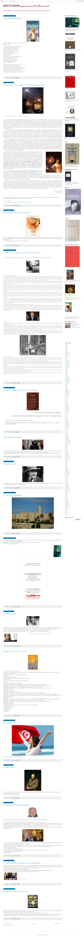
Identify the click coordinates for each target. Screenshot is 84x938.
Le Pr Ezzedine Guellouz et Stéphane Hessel (16, 805)
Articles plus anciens (58, 923)
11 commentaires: (7, 760)
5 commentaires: (7, 797)
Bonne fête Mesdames (9, 723)
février (66, 375)
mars (66, 374)
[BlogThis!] (14, 77)
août (66, 346)
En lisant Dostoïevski (9, 767)
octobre (66, 355)
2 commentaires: (7, 382)
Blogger (47, 934)
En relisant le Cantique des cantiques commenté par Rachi (20, 390)
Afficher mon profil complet (76, 327)
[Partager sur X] (16, 77)
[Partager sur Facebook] (17, 77)
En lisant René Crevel (9, 464)
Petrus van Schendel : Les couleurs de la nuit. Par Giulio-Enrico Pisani (23, 85)
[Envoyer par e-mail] (13, 77)
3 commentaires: (7, 487)
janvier (66, 360)
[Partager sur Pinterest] (18, 77)
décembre (67, 352)
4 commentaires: (7, 205)
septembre (67, 356)
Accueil (32, 923)
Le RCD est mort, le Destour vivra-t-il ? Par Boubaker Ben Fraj (21, 253)
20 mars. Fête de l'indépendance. (13, 495)
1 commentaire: (7, 77)
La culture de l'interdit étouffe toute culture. (16, 891)
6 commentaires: (7, 456)
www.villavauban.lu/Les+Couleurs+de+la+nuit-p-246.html (22, 202)
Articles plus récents (7, 923)
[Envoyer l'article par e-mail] (11, 77)
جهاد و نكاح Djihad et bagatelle (12, 437)
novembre (67, 354)
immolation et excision (10, 614)
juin (65, 344)
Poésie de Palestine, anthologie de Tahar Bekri (16, 213)
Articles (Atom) (10, 925)
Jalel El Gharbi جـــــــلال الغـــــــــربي (26, 5)
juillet (66, 350)
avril (65, 351)
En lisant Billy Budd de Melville (12, 18)
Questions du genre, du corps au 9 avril (14, 651)
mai (65, 359)
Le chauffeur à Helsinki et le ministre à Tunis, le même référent (21, 863)
